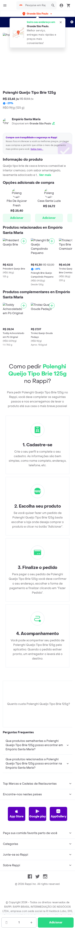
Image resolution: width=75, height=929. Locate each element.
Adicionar (16, 218)
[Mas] (31, 922)
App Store (17, 816)
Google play (37, 816)
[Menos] (6, 922)
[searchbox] (36, 5)
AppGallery (58, 816)
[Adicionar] (24, 241)
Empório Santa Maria (26, 119)
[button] (37, 14)
